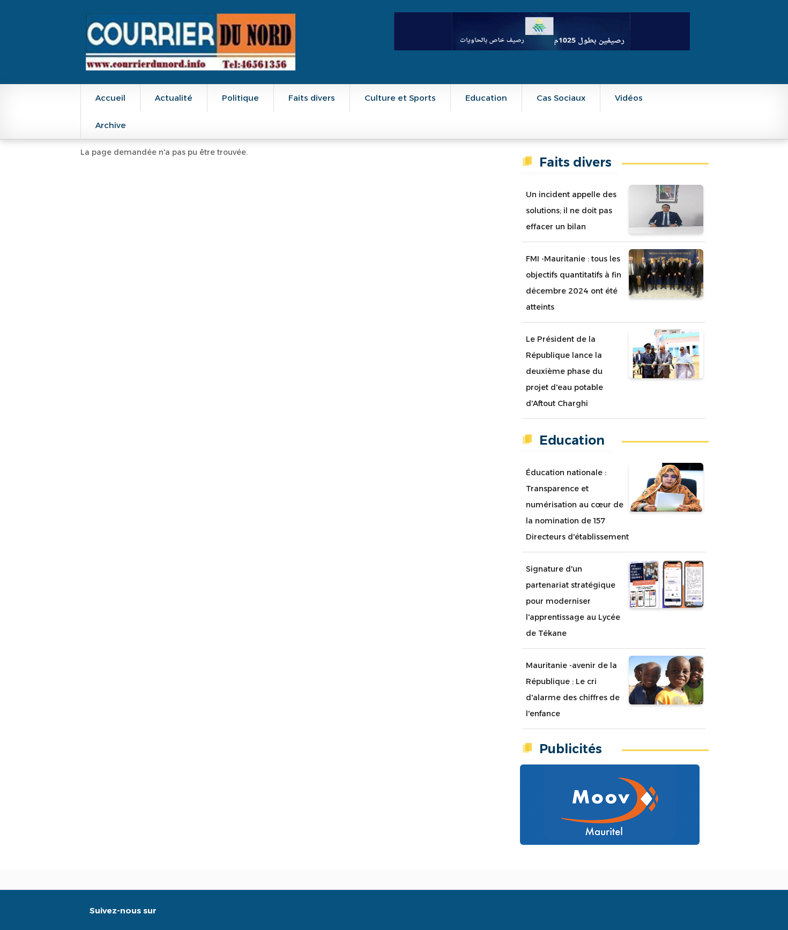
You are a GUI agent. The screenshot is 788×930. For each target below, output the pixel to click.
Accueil (110, 98)
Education (486, 98)
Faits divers (311, 98)
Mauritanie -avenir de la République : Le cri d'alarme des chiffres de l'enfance (573, 689)
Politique (240, 98)
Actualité (173, 98)
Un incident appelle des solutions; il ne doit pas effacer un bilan (571, 210)
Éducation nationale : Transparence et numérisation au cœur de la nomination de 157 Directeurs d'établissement (577, 505)
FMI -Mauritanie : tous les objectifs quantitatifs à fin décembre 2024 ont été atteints (573, 283)
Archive (110, 125)
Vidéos (629, 98)
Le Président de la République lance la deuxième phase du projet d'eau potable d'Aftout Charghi (564, 371)
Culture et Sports (400, 98)
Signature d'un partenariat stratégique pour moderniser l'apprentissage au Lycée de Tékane (573, 601)
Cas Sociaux (561, 98)
